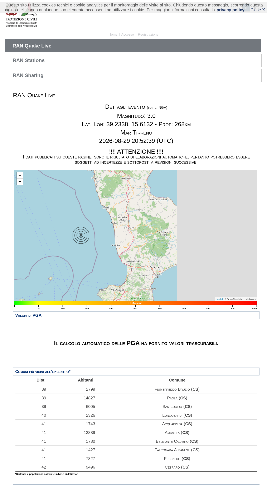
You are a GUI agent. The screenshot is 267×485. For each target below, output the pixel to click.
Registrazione (148, 34)
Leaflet (219, 299)
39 (44, 389)
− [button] (20, 181)
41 (44, 423)
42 (44, 467)
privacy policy (230, 9)
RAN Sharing (28, 75)
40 (44, 415)
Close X (258, 9)
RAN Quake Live (32, 46)
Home (112, 34)
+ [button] (20, 175)
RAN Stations (29, 60)
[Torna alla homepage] (21, 15)
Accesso (127, 34)
